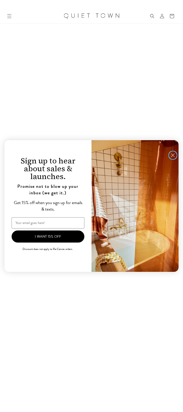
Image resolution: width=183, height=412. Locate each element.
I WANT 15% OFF (48, 236)
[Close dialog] (173, 155)
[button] (9, 16)
